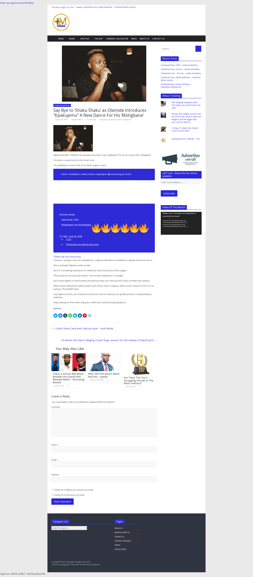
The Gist (98, 38)
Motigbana (127, 119)
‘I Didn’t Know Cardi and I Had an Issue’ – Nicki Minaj (82, 328)
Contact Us (158, 38)
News (61, 38)
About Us (144, 38)
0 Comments (91, 119)
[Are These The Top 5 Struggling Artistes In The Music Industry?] (140, 354)
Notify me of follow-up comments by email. (74, 489)
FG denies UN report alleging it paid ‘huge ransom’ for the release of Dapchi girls (109, 340)
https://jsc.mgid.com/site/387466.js (17, 2)
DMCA (134, 38)
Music (72, 38)
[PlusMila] (54, 38)
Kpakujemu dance (115, 119)
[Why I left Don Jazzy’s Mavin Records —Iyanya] (104, 354)
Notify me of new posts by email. (69, 495)
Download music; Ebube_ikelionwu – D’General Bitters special (109, 7)
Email (54, 459)
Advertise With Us (122, 532)
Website (55, 474)
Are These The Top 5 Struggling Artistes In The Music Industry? (138, 380)
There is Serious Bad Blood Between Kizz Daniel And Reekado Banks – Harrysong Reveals (68, 378)
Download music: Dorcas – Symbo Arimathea (180, 69)
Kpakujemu (103, 119)
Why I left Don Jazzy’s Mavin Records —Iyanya (104, 375)
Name (54, 444)
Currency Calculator (117, 38)
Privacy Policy (120, 549)
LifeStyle (84, 38)
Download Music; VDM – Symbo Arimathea (179, 65)
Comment (55, 407)
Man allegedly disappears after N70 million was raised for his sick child (186, 105)
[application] (181, 223)
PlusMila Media (77, 119)
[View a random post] (199, 38)
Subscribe (169, 193)
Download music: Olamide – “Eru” (186, 139)
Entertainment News (62, 105)
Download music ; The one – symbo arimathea (181, 73)
